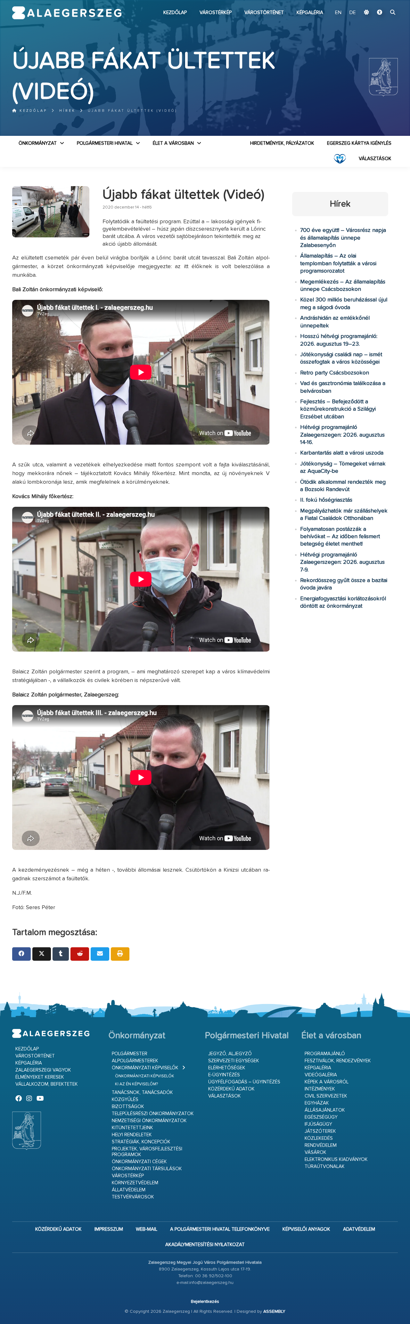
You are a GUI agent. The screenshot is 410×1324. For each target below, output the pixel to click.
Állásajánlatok (325, 1110)
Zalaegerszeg (66, 13)
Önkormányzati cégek (139, 1161)
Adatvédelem (359, 1229)
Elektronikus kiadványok (336, 1159)
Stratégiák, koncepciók (141, 1141)
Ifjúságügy (318, 1124)
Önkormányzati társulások (147, 1168)
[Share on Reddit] (79, 954)
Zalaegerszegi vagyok (43, 1070)
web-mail (146, 1229)
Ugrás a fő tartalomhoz (382, 2)
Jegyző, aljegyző (230, 1053)
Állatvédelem (128, 1190)
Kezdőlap (175, 12)
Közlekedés (319, 1138)
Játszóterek (320, 1131)
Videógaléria (321, 1075)
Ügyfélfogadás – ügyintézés (244, 1082)
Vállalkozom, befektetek (46, 1084)
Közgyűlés (125, 1099)
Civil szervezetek (326, 1096)
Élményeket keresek (39, 1077)
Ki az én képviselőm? (136, 1084)
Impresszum (108, 1229)
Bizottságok (128, 1106)
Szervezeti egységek (233, 1060)
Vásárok (315, 1152)
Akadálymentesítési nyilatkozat (205, 1244)
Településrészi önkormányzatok (153, 1113)
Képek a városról (326, 1082)
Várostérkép (216, 12)
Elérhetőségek (226, 1067)
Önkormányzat (38, 143)
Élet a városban (173, 143)
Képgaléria (310, 12)
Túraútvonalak (325, 1166)
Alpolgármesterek (135, 1060)
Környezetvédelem (135, 1182)
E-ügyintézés (224, 1075)
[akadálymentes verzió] (379, 13)
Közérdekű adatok (231, 1089)
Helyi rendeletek (132, 1134)
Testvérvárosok (133, 1197)
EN (338, 12)
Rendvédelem (321, 1145)
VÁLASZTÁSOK (375, 158)
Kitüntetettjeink (132, 1127)
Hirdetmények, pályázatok (282, 143)
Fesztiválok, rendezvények (338, 1060)
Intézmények (320, 1089)
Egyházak (317, 1103)
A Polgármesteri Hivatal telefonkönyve (220, 1229)
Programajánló (325, 1053)
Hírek (67, 110)
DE (352, 12)
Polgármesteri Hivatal (105, 143)
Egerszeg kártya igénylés (359, 143)
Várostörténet (264, 12)
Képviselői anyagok (306, 1229)
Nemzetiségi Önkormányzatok (149, 1120)
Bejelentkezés (205, 1301)
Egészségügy (321, 1117)
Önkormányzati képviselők (145, 1067)
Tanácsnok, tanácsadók (142, 1092)
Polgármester (129, 1053)
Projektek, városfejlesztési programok (147, 1152)
